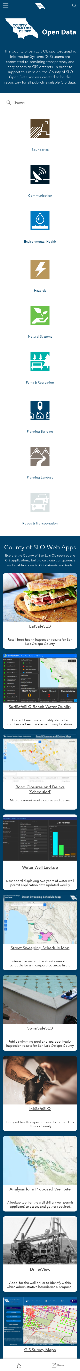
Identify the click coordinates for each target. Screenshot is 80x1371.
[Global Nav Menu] (5, 5)
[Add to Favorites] (18, 1365)
